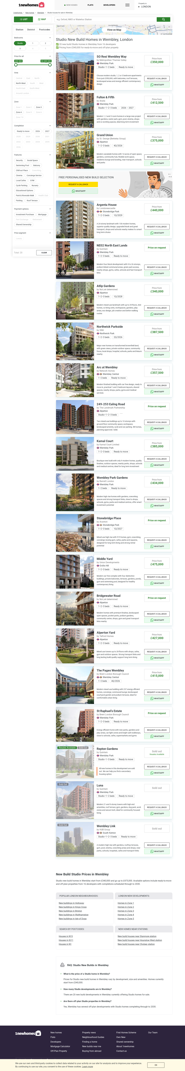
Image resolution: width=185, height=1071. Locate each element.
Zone (16, 102)
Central (19, 78)
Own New (120, 1037)
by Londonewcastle (106, 208)
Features (18, 155)
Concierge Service (34, 175)
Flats (90, 5)
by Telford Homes (105, 636)
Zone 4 (19, 112)
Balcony (36, 165)
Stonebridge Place (109, 518)
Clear (44, 253)
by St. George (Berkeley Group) (111, 138)
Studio (20, 43)
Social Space (32, 160)
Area (16, 73)
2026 (37, 131)
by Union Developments (108, 562)
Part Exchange (22, 219)
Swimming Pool (22, 165)
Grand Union (105, 135)
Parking (19, 200)
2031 (47, 136)
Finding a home (89, 1041)
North (37, 78)
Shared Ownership (23, 224)
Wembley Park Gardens (112, 477)
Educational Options (24, 190)
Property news (89, 1032)
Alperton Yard (106, 632)
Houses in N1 (65, 944)
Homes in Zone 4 (126, 914)
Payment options (21, 209)
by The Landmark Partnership (111, 407)
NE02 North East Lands (112, 245)
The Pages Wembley (110, 670)
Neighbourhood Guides (93, 1037)
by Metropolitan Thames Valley (111, 60)
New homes (71, 5)
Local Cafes (21, 180)
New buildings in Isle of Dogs (73, 918)
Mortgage (42, 214)
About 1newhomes (125, 1046)
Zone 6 (39, 112)
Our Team (153, 1032)
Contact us (121, 1051)
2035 (47, 142)
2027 (47, 131)
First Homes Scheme (126, 1032)
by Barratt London (105, 481)
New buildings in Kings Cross (73, 907)
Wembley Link (106, 826)
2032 (18, 142)
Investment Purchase (25, 214)
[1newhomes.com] (28, 1041)
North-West (21, 83)
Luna (100, 785)
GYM (32, 180)
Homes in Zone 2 (126, 907)
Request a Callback (157, 78)
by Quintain (102, 249)
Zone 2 (29, 107)
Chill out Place (22, 170)
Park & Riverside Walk (25, 195)
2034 (37, 142)
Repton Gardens (107, 749)
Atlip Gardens (106, 286)
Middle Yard (105, 559)
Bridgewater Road (108, 595)
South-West (34, 88)
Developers (109, 5)
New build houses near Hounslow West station (140, 940)
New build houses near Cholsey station (136, 944)
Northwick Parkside (110, 326)
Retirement (37, 219)
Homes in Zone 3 (126, 911)
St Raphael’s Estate (109, 711)
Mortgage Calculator (60, 1046)
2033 (28, 142)
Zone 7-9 (19, 117)
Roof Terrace (32, 200)
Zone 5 (29, 112)
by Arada (101, 101)
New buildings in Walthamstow (73, 914)
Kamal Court (105, 441)
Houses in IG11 (66, 940)
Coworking (36, 170)
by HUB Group (103, 829)
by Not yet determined (107, 289)
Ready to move (23, 131)
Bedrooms (18, 38)
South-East (20, 88)
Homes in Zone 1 (126, 903)
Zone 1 (19, 107)
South (32, 83)
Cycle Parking (21, 185)
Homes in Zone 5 (126, 918)
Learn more (87, 1066)
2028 (18, 136)
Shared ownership (125, 1041)
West (41, 83)
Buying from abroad (91, 1051)
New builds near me (91, 1046)
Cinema (19, 175)
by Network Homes (106, 371)
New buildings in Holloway (71, 903)
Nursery (35, 185)
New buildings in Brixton (70, 911)
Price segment (20, 233)
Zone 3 (39, 107)
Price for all (19, 56)
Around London (22, 93)
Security (19, 160)
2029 (28, 136)
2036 (18, 147)
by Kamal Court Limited (108, 444)
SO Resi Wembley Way (111, 56)
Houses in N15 (66, 936)
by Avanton (102, 521)
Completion (19, 126)
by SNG (100, 330)
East (28, 78)
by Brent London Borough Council (113, 674)
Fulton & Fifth (105, 97)
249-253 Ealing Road (111, 404)
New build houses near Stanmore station (137, 936)
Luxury (19, 238)
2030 (37, 136)
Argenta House (107, 204)
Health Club (43, 195)
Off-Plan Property (59, 1051)
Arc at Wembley (107, 367)
